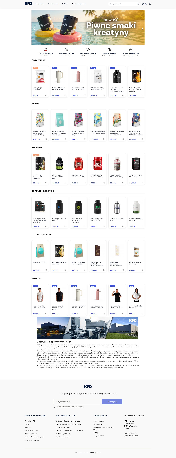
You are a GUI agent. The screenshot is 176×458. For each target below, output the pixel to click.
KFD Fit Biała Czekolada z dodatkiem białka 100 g (116, 264)
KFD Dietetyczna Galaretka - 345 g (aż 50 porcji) (135, 89)
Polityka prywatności (63, 434)
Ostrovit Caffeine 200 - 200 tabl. (136, 219)
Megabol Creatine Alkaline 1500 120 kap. (116, 176)
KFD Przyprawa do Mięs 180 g (135, 263)
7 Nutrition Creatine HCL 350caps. (135, 176)
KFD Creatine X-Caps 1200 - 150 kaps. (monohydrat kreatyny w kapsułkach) (117, 89)
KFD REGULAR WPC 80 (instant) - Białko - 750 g (78, 133)
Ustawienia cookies (81, 453)
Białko (35, 104)
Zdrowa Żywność (41, 234)
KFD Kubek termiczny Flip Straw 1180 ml (59, 88)
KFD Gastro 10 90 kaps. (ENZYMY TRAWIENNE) (77, 220)
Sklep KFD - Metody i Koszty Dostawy (69, 431)
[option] (106, 27)
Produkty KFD (30, 421)
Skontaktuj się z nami (63, 437)
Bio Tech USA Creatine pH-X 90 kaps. (57, 176)
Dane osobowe (98, 421)
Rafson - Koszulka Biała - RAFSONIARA (39, 307)
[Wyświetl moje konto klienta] (142, 3)
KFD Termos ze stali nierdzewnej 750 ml (78, 88)
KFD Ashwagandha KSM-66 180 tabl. (97, 219)
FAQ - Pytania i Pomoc (64, 427)
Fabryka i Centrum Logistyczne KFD (68, 424)
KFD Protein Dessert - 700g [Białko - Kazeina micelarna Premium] (117, 133)
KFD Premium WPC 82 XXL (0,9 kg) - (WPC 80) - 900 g (39, 133)
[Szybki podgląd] (46, 95)
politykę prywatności (77, 406)
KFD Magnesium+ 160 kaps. (59, 219)
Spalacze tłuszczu (31, 431)
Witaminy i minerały (32, 440)
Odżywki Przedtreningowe (34, 437)
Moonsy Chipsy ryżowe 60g (37, 88)
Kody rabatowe (98, 436)
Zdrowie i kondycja (42, 191)
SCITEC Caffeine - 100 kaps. (117, 219)
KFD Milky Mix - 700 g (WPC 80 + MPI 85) (97, 88)
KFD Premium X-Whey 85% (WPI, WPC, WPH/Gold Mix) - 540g (136, 133)
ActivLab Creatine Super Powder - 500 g (78, 176)
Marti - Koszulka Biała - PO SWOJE (136, 307)
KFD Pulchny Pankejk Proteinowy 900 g (78, 263)
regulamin (66, 406)
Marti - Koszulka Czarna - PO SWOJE (116, 307)
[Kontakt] (146, 4)
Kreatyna (36, 147)
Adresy (95, 433)
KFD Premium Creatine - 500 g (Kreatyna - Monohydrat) (38, 176)
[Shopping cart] (150, 3)
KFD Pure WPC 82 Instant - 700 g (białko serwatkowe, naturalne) (59, 133)
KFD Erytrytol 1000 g (39, 262)
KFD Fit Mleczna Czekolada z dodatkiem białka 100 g (97, 264)
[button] (39, 27)
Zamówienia (97, 424)
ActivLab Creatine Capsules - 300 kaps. (97, 176)
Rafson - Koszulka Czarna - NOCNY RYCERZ (57, 307)
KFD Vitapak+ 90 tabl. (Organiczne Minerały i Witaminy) (40, 220)
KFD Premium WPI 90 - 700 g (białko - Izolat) (98, 132)
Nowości (36, 278)
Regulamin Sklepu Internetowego (68, 421)
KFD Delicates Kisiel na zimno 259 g (59, 263)
